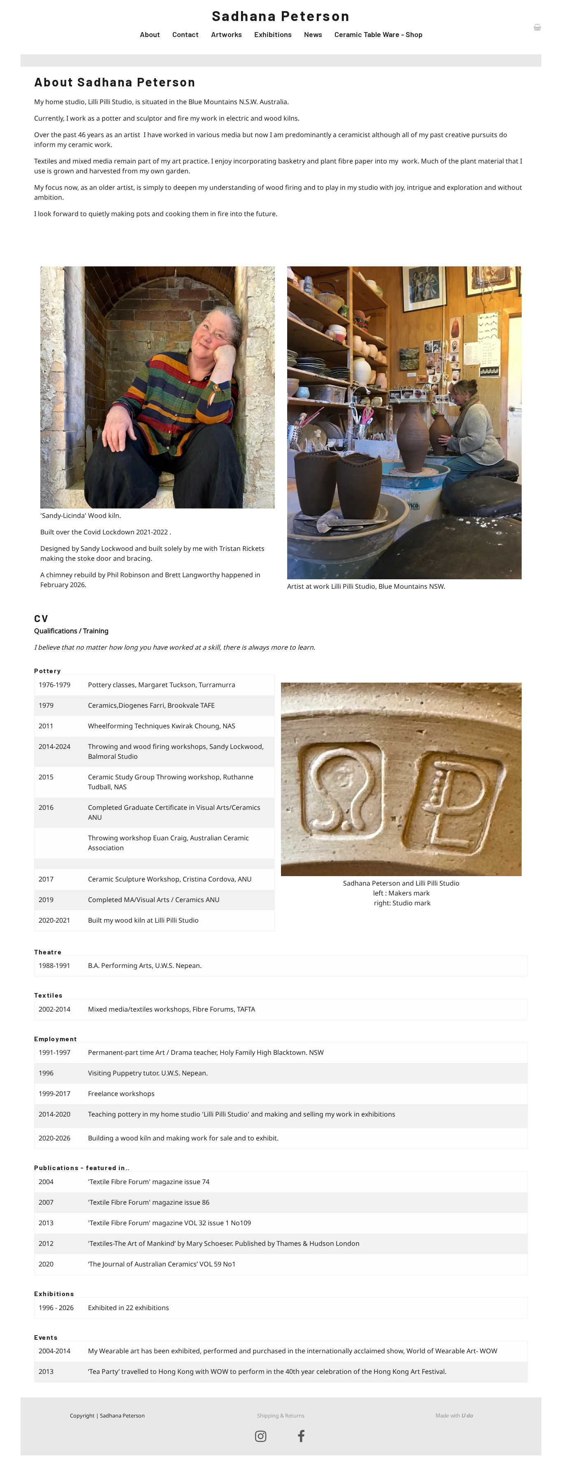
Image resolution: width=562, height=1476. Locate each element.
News (313, 34)
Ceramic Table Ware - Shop (378, 34)
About (150, 34)
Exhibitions (273, 34)
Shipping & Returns (280, 1415)
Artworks (226, 34)
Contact (185, 34)
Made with (454, 1416)
